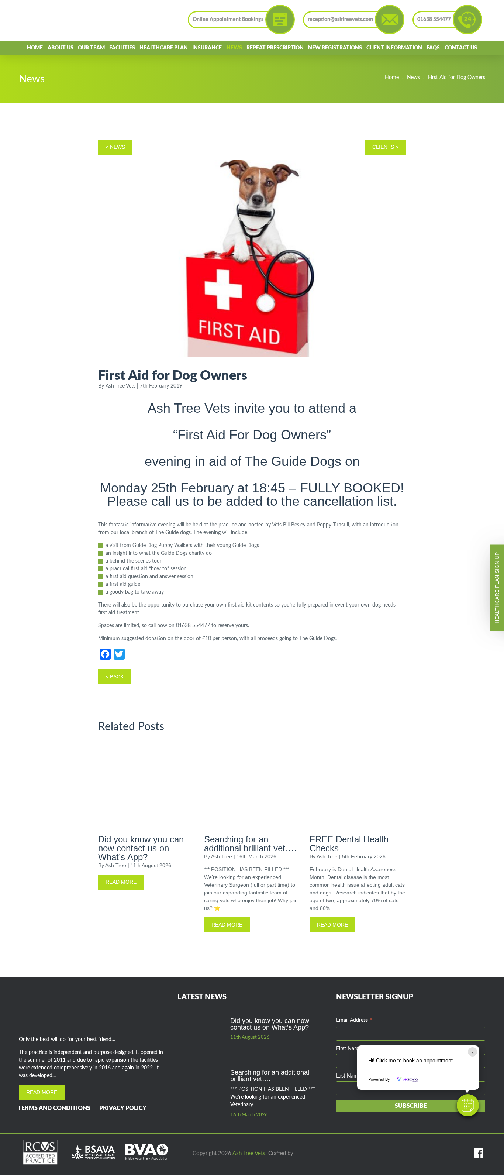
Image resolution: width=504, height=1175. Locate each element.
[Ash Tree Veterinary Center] (54, 20)
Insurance (207, 48)
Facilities (122, 48)
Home (35, 48)
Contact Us (461, 48)
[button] (468, 1105)
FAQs (433, 48)
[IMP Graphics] (303, 1153)
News (234, 48)
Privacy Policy (122, 1108)
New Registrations (335, 48)
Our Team (91, 48)
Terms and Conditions (54, 1108)
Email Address (354, 1021)
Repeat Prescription (275, 48)
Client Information (394, 48)
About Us (60, 48)
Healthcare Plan (163, 48)
